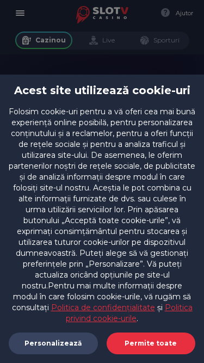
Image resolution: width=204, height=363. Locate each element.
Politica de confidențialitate (103, 307)
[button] (151, 343)
